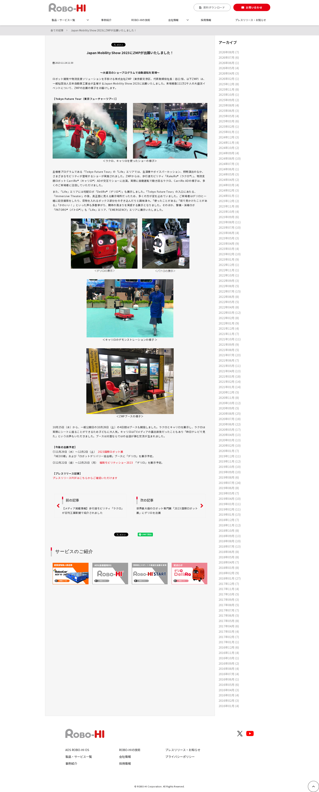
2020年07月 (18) (230, 419)
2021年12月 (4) (229, 328)
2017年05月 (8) (229, 621)
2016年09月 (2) (229, 663)
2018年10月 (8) (229, 530)
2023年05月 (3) (229, 238)
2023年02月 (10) (230, 254)
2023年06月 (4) (229, 233)
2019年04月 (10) (230, 498)
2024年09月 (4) (229, 153)
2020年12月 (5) (229, 392)
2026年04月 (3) (229, 73)
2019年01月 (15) (230, 514)
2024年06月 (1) (229, 169)
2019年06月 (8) (229, 488)
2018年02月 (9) (229, 573)
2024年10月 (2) (229, 147)
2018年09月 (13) (230, 536)
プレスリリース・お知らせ (250, 20)
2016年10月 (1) (229, 658)
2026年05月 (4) (229, 68)
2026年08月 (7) (229, 52)
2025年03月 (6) (229, 121)
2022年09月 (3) (229, 280)
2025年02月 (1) (229, 126)
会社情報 (173, 20)
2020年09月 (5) (229, 408)
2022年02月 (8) (229, 318)
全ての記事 (57, 30)
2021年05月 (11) (230, 365)
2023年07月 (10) (230, 227)
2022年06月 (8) (229, 296)
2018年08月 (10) (230, 541)
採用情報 (206, 20)
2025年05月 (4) (229, 116)
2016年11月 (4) (229, 652)
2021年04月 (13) (230, 371)
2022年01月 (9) (229, 323)
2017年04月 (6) (229, 626)
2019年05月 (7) (229, 493)
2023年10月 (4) (229, 211)
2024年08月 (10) (230, 158)
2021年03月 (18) (230, 376)
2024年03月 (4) (229, 185)
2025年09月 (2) (229, 100)
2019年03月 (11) (230, 504)
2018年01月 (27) (230, 578)
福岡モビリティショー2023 (116, 462)
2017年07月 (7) (229, 610)
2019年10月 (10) (230, 466)
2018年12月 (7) (229, 520)
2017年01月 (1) (229, 642)
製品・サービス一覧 (63, 20)
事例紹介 (106, 20)
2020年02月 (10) (230, 445)
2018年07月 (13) (230, 546)
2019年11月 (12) (230, 461)
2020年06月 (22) (230, 424)
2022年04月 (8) (229, 307)
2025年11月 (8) (229, 89)
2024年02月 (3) (229, 190)
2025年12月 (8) (229, 84)
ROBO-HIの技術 (140, 20)
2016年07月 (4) (229, 674)
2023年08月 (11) (230, 222)
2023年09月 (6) (229, 217)
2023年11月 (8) (229, 206)
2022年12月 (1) (229, 264)
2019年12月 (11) (230, 456)
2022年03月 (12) (230, 312)
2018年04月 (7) (229, 562)
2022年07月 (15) (230, 291)
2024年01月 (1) (229, 195)
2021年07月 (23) (230, 355)
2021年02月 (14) (230, 381)
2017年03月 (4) (229, 631)
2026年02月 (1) (229, 78)
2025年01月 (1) (229, 132)
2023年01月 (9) (229, 259)
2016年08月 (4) (229, 668)
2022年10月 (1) (229, 275)
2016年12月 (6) (229, 647)
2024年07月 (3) (229, 164)
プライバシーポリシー (180, 756)
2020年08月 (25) (230, 413)
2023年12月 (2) (229, 201)
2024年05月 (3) (229, 174)
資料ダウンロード (214, 7)
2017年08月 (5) (229, 605)
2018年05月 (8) (229, 557)
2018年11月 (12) (230, 525)
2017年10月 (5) (229, 594)
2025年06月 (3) (229, 110)
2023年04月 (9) (229, 243)
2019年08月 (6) (229, 477)
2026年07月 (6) (229, 57)
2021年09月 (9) (229, 344)
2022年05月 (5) (229, 302)
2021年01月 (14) (230, 387)
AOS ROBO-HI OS (77, 750)
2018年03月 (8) (229, 567)
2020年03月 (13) (230, 440)
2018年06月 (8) (229, 551)
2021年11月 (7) (229, 333)
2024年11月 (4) (229, 142)
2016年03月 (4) (229, 695)
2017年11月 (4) (229, 589)
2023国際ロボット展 (110, 451)
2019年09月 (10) (230, 472)
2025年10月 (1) (229, 94)
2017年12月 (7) (229, 583)
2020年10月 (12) (230, 403)
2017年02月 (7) (229, 637)
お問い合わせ (254, 7)
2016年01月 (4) (229, 706)
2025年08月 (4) (229, 105)
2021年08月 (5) (229, 350)
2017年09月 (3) (229, 599)
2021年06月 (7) (229, 360)
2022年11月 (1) (229, 270)
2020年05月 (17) (230, 429)
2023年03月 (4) (229, 248)
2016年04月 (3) (229, 690)
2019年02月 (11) (230, 509)
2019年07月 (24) (230, 482)
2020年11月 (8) (229, 397)
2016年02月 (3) (229, 700)
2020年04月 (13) (230, 434)
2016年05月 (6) (229, 684)
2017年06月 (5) (229, 615)
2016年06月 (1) (229, 679)
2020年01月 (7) (229, 451)
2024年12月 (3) (229, 137)
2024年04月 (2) (229, 179)
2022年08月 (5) (229, 286)
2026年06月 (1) (229, 63)
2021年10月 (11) (230, 339)
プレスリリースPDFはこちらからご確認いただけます (85, 478)
